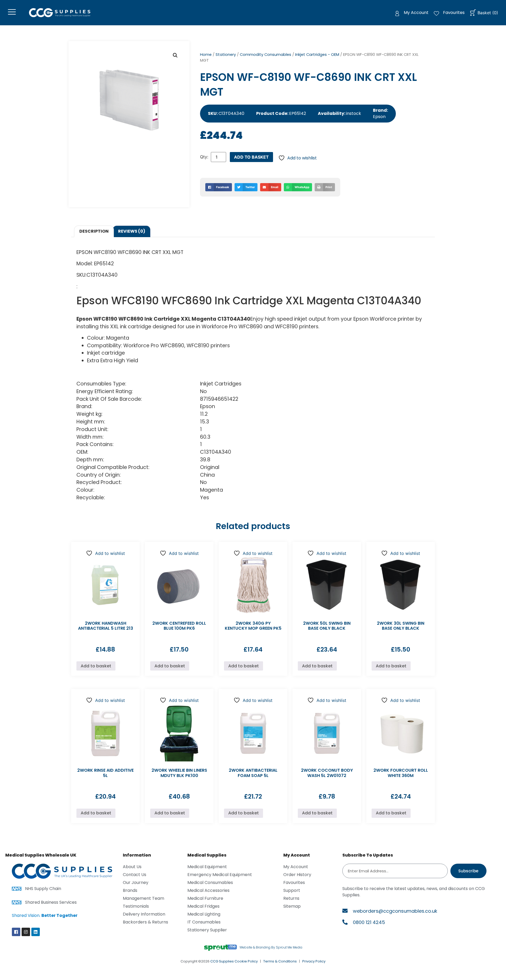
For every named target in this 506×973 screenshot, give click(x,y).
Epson (379, 117)
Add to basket (251, 157)
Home (206, 54)
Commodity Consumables (265, 54)
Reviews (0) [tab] (131, 231)
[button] (175, 55)
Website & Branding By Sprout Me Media (271, 947)
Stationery (226, 54)
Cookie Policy (246, 961)
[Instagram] (26, 932)
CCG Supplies (222, 961)
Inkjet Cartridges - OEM (317, 54)
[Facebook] (16, 932)
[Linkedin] (35, 932)
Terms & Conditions (280, 961)
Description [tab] (94, 231)
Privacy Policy (313, 961)
